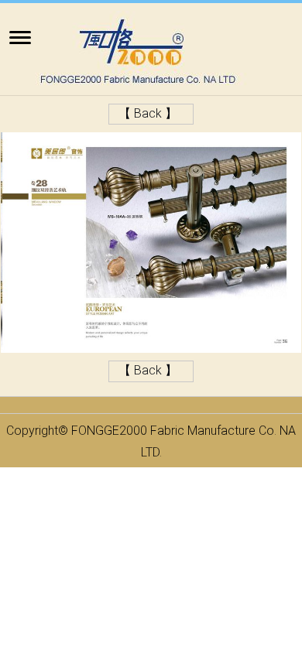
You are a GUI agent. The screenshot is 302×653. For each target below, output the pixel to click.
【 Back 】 (147, 113)
